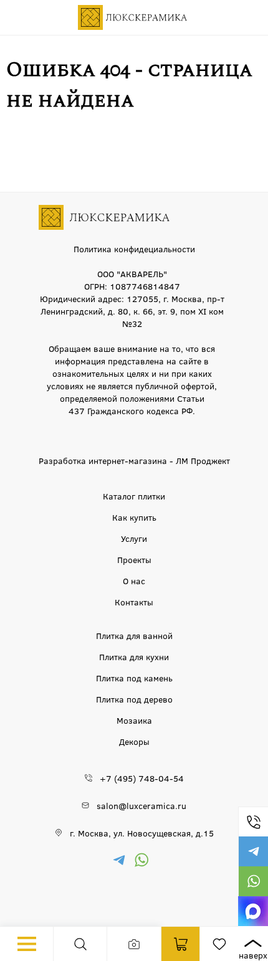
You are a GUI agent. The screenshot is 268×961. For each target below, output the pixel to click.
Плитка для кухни (134, 656)
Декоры (134, 741)
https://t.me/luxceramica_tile (253, 851)
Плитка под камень (134, 677)
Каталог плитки (134, 496)
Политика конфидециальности (134, 248)
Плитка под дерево (134, 699)
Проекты (134, 559)
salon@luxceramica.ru (141, 805)
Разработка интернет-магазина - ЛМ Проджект (134, 460)
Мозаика (134, 720)
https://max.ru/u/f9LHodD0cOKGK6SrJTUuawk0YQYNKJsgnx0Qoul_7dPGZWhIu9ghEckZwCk (253, 911)
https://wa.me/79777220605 (253, 881)
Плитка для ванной (134, 635)
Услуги (134, 538)
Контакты (134, 601)
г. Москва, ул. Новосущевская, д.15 (142, 832)
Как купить (134, 517)
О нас (134, 580)
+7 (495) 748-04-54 (253, 821)
